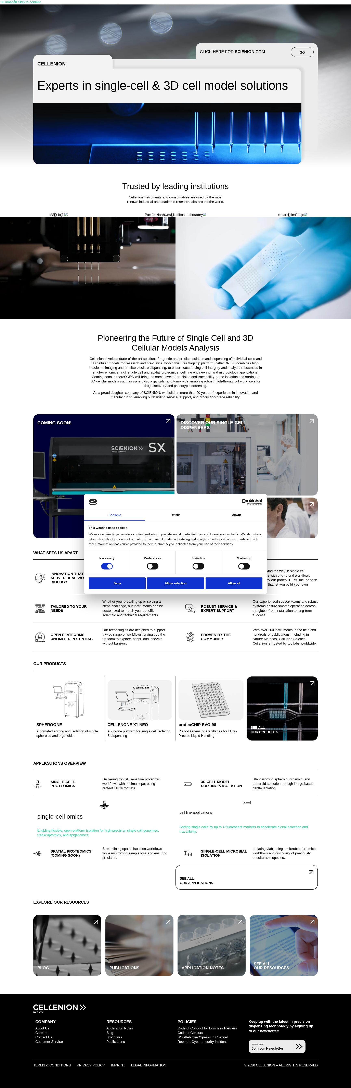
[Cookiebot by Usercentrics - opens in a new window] (244, 502)
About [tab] (236, 515)
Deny (117, 583)
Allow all (234, 583)
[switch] (152, 566)
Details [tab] (176, 515)
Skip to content (29, 2)
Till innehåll (9, 2)
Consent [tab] (114, 515)
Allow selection (175, 583)
